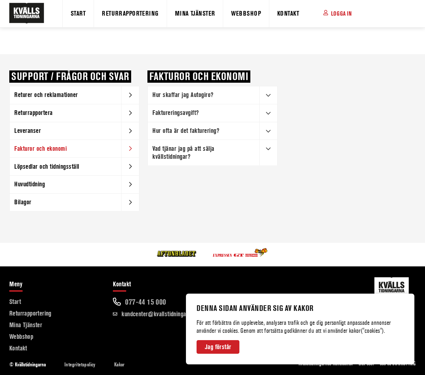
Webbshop (246, 13)
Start (78, 13)
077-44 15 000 (145, 302)
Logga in (341, 13)
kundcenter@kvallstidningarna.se (160, 314)
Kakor (119, 364)
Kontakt (288, 13)
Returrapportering (130, 13)
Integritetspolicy (80, 364)
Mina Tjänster (195, 13)
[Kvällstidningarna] (22, 15)
